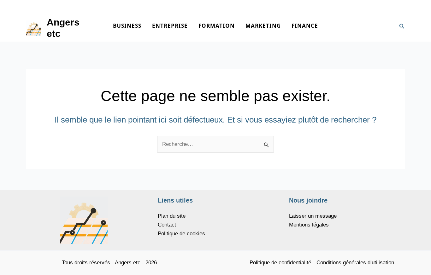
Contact (167, 225)
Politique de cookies (181, 234)
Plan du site (172, 216)
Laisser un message (313, 216)
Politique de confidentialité (280, 263)
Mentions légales (309, 225)
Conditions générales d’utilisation (355, 263)
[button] (402, 26)
